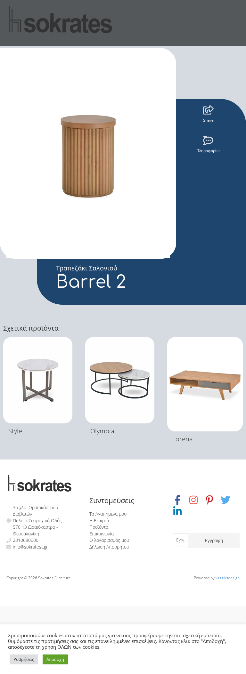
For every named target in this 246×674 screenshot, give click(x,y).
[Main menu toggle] (234, 22)
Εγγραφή (214, 540)
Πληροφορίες (208, 150)
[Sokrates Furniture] (60, 19)
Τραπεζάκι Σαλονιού (86, 268)
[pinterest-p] (213, 500)
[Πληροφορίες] (208, 140)
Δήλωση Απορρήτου (109, 547)
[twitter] (229, 500)
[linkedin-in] (178, 511)
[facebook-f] (181, 500)
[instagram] (197, 500)
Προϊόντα (98, 527)
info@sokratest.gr (30, 547)
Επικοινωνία (101, 534)
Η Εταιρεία (100, 521)
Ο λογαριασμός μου (109, 540)
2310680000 (25, 540)
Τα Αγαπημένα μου (108, 514)
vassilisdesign (228, 577)
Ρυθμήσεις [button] (23, 659)
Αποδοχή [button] (55, 659)
